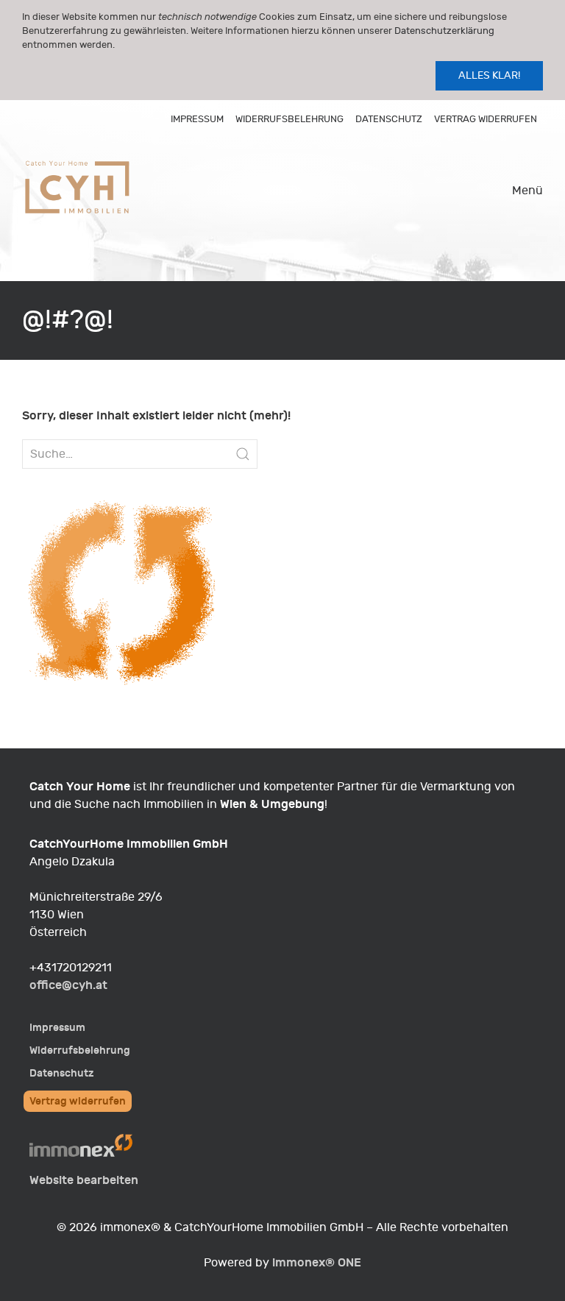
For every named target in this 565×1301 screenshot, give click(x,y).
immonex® (316, 1262)
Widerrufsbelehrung (289, 118)
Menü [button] (527, 190)
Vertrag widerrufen (485, 118)
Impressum (197, 118)
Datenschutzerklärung (444, 30)
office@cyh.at (68, 985)
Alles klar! (489, 75)
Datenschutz (388, 118)
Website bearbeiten (83, 1180)
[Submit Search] (242, 454)
